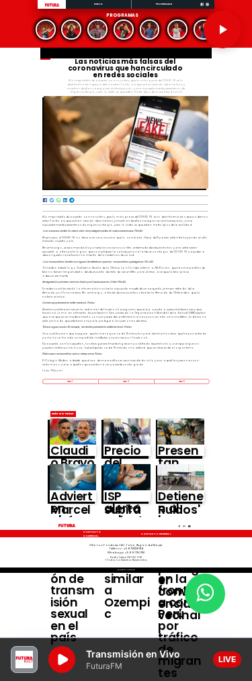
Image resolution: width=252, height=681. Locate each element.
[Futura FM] (45, 29)
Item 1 (70, 381)
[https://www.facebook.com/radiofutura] (202, 8)
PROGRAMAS (164, 3)
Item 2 (125, 381)
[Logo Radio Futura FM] (52, 7)
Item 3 (182, 381)
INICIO (98, 3)
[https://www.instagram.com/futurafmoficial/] (207, 8)
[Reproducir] (222, 29)
